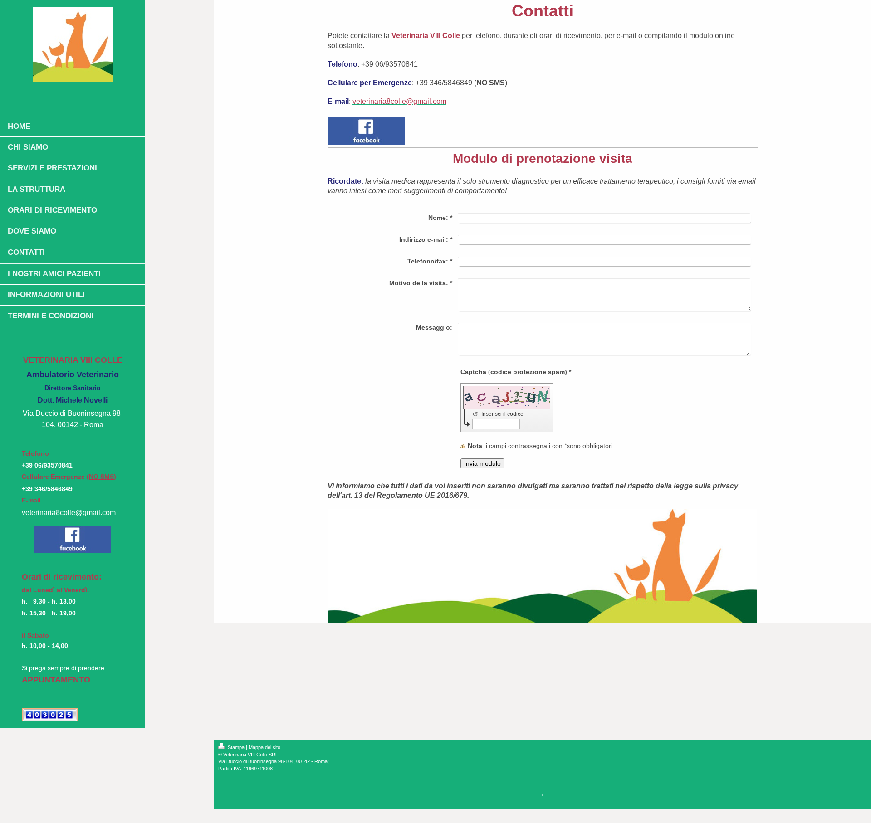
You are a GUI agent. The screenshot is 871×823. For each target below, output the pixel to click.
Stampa (236, 747)
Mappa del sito (264, 747)
